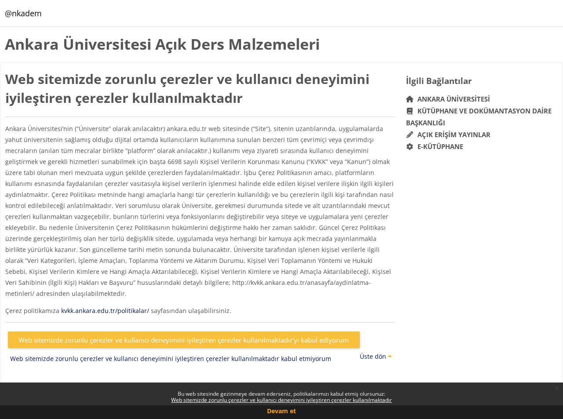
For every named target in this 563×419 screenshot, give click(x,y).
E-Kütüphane (438, 146)
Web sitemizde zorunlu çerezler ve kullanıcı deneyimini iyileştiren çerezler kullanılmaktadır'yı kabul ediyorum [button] (183, 339)
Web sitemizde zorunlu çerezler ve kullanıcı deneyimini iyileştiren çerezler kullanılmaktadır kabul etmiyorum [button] (170, 358)
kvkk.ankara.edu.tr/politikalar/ (105, 310)
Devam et (281, 411)
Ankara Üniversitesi (452, 99)
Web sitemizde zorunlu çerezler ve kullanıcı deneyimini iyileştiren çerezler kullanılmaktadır (281, 400)
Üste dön (374, 356)
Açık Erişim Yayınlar (453, 134)
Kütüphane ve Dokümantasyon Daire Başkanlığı (479, 116)
